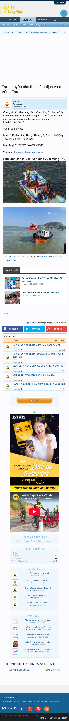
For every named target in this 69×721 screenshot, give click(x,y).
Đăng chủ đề (41, 25)
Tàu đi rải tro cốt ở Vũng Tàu (18, 256)
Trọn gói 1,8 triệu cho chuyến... (38, 603)
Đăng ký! (34, 400)
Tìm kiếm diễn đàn (10, 25)
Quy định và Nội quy (58, 718)
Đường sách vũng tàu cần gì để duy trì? (33, 375)
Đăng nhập (60, 2)
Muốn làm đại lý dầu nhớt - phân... (38, 642)
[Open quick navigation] (65, 32)
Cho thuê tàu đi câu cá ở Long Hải (40, 292)
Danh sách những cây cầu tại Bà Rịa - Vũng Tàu (38, 366)
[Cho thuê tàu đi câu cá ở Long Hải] (12, 297)
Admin (16, 101)
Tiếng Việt (43, 718)
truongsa (32, 622)
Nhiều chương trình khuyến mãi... (38, 620)
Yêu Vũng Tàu (32, 652)
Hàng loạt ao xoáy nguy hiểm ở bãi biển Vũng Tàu (39, 384)
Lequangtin (32, 637)
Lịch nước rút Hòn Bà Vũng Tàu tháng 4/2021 (36, 345)
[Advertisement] (34, 58)
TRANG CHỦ (10, 19)
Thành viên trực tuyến (34, 537)
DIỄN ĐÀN (27, 20)
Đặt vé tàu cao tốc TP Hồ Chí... (38, 573)
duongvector (32, 644)
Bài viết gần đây (26, 25)
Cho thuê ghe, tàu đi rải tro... (38, 595)
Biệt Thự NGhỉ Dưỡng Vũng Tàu (38, 627)
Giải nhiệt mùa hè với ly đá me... (38, 635)
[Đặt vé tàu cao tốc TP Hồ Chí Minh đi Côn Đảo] (12, 283)
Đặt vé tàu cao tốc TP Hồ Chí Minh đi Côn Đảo (42, 279)
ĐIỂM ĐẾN (43, 19)
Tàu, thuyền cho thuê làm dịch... (38, 581)
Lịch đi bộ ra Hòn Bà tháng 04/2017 (38, 649)
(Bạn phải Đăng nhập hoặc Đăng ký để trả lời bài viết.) (46, 323)
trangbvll (53, 561)
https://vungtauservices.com (28, 152)
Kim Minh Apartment (32, 630)
